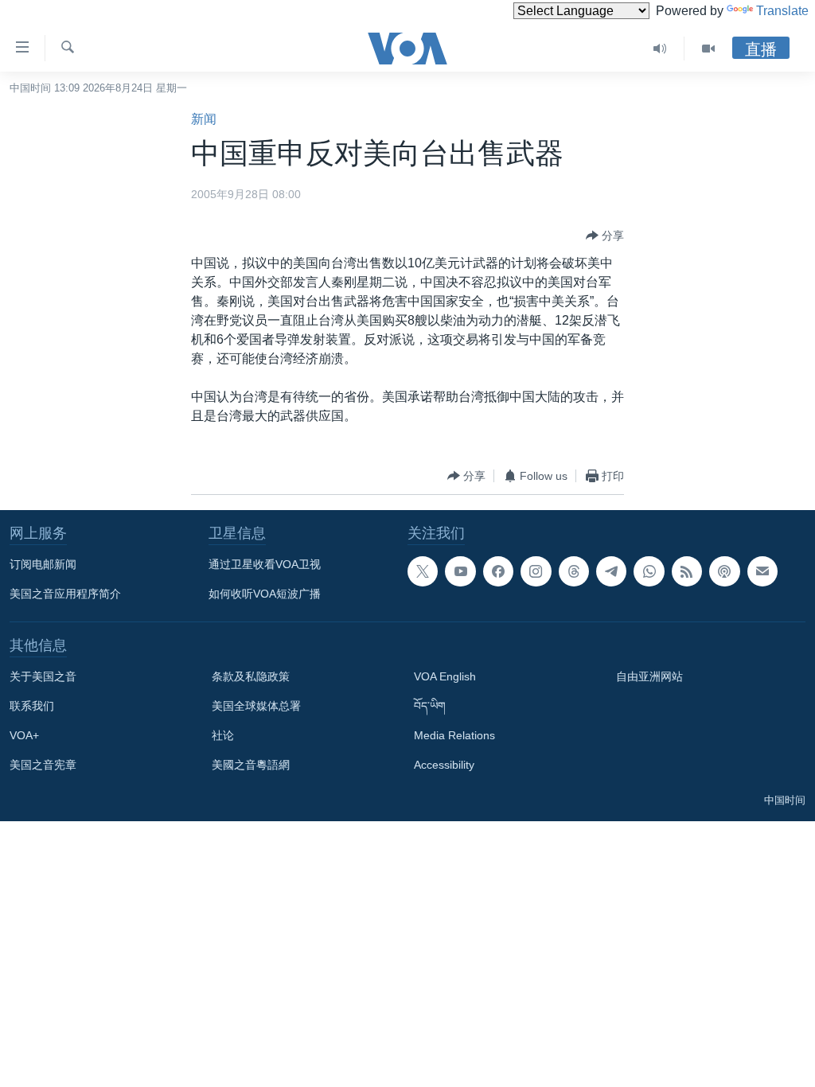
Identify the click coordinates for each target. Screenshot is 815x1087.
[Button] (605, 235)
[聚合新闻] (687, 571)
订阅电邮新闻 (43, 564)
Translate (782, 11)
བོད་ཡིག (430, 705)
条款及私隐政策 (251, 676)
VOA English (445, 676)
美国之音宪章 (43, 764)
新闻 (203, 119)
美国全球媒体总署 (256, 705)
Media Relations (454, 735)
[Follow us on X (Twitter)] (423, 571)
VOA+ (24, 735)
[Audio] (660, 48)
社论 (223, 735)
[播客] (724, 571)
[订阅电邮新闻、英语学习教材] (762, 571)
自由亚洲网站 (649, 676)
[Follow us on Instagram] (536, 571)
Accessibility (444, 764)
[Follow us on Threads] (574, 571)
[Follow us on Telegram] (611, 571)
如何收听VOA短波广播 (265, 593)
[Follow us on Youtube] (460, 571)
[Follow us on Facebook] (498, 571)
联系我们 (32, 705)
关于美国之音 (43, 676)
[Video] (708, 48)
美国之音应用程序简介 (65, 593)
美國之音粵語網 (251, 764)
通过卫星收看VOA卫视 (265, 564)
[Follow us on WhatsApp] (649, 571)
